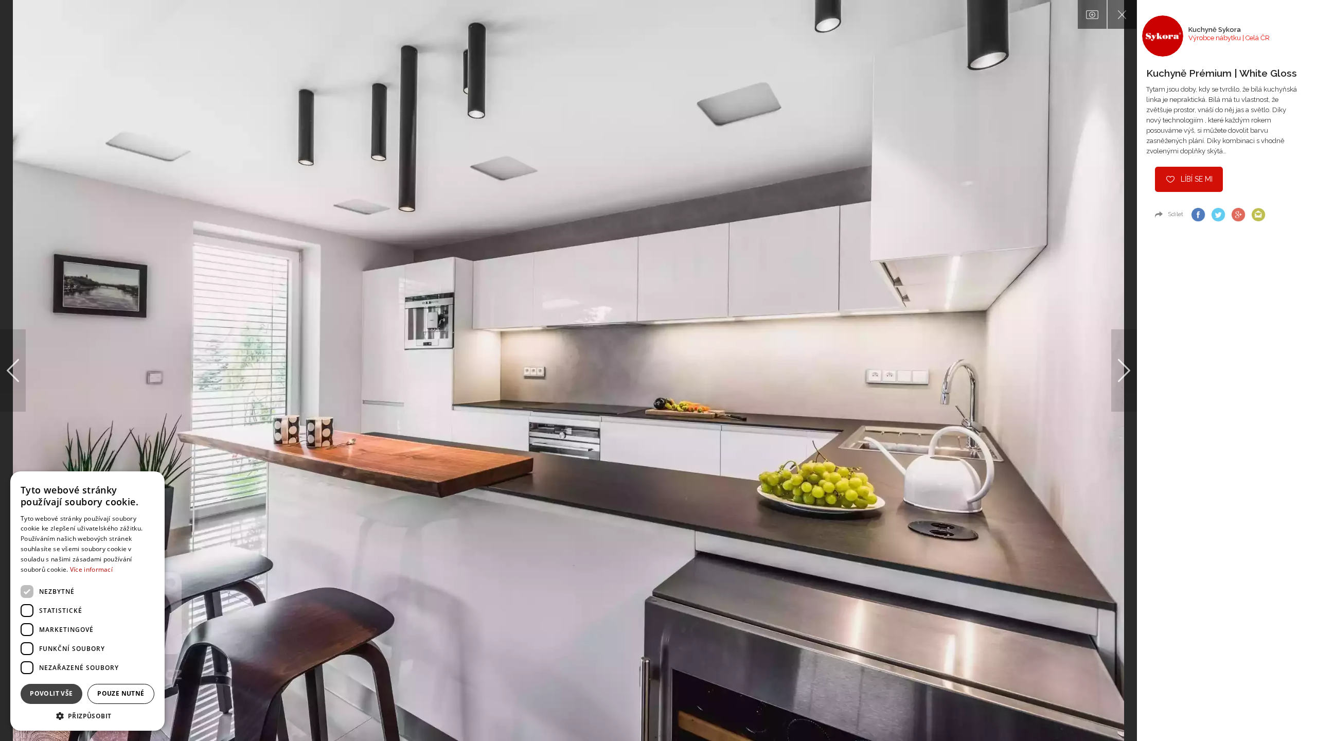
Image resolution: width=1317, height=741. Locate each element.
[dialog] (87, 601)
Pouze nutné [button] (120, 693)
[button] (87, 715)
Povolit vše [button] (51, 693)
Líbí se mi (1197, 179)
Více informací (91, 569)
